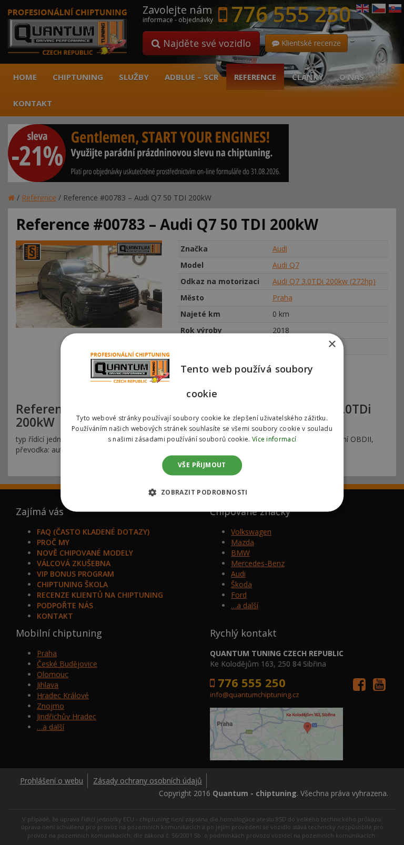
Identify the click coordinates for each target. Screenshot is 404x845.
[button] (201, 492)
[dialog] (202, 422)
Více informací (274, 439)
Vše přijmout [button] (202, 464)
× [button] (332, 344)
